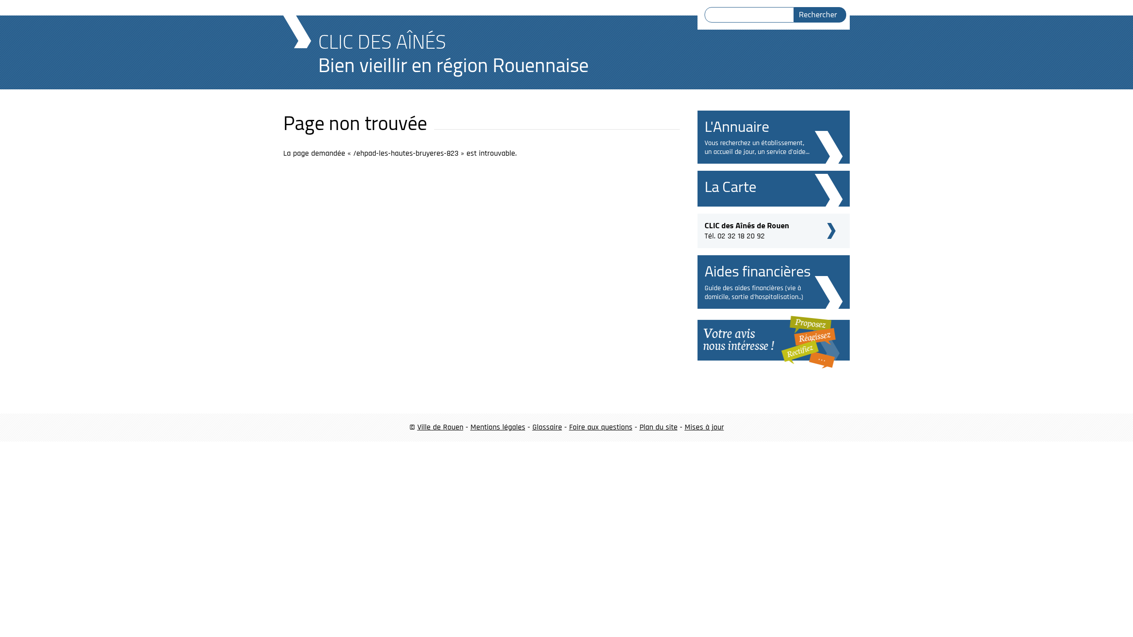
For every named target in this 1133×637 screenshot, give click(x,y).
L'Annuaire (737, 126)
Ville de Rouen (440, 427)
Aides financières (758, 271)
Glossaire (547, 427)
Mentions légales (497, 427)
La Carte (730, 186)
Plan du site (659, 427)
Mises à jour (704, 427)
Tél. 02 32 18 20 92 (747, 229)
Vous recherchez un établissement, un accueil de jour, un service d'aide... (757, 147)
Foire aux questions (600, 427)
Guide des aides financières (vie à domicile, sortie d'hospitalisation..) (754, 293)
